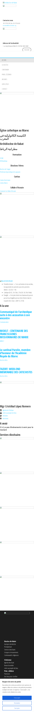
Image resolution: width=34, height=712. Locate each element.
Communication (4, 322)
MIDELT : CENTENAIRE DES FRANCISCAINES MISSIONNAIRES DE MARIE (14, 334)
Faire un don (26, 50)
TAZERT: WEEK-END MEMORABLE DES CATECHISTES (16, 370)
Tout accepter (17, 698)
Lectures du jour (8, 281)
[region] (17, 695)
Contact (4, 89)
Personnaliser (17, 703)
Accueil (4, 60)
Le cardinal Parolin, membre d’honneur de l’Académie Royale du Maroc (15, 353)
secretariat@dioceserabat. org (9, 25)
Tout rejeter (17, 708)
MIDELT (2, 341)
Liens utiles (5, 84)
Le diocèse (5, 65)
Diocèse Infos (4, 360)
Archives (4, 79)
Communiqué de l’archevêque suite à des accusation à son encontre (16, 315)
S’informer (5, 69)
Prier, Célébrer (6, 74)
